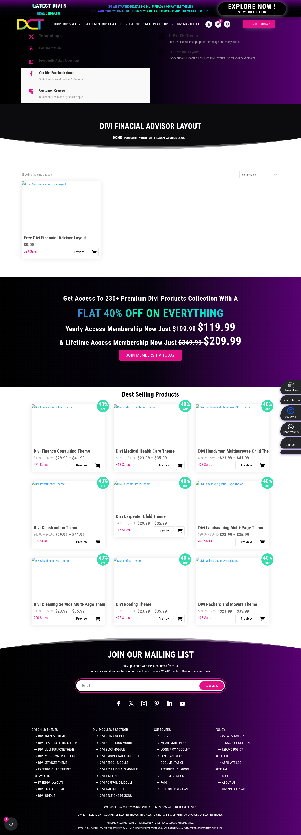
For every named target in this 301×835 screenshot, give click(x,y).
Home (117, 138)
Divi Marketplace (190, 24)
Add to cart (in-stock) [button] (94, 252)
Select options (98, 465)
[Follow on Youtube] (182, 703)
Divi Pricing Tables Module (119, 756)
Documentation (50, 48)
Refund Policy (232, 750)
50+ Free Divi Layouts (184, 52)
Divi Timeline (108, 776)
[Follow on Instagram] (144, 703)
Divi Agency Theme (51, 736)
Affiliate (222, 756)
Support (168, 24)
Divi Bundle (46, 796)
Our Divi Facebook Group (56, 73)
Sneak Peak (151, 24)
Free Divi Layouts (51, 783)
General (221, 769)
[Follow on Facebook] (118, 703)
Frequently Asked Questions (59, 60)
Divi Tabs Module (111, 789)
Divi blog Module (112, 750)
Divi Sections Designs (115, 796)
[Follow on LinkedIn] (169, 703)
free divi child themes (54, 769)
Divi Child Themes (45, 730)
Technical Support (175, 769)
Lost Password (172, 756)
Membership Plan (173, 743)
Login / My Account (175, 750)
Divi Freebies (132, 24)
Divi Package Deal (51, 789)
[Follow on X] (131, 703)
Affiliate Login (233, 763)
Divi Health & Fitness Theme (58, 743)
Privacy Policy (233, 736)
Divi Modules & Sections (111, 730)
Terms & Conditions (236, 743)
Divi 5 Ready (71, 24)
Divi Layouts (111, 24)
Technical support (52, 36)
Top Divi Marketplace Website (211, 717)
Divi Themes (91, 24)
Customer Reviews (52, 90)
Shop (57, 24)
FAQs (164, 783)
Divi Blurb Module (112, 736)
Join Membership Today (150, 355)
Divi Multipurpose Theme (56, 750)
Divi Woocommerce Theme (57, 756)
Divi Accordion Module (116, 743)
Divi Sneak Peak (233, 789)
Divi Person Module (113, 763)
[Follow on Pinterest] (156, 703)
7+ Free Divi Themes (183, 36)
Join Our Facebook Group (85, 717)
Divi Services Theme (52, 763)
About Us (228, 783)
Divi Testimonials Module (118, 769)
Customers (162, 730)
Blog (225, 776)
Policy (220, 730)
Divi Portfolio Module (115, 783)
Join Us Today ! (259, 24)
